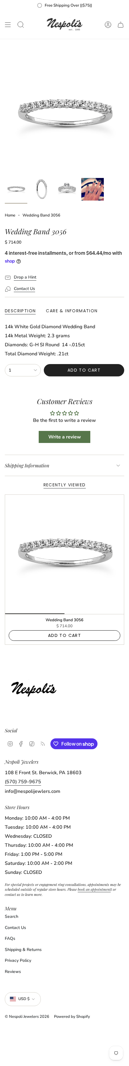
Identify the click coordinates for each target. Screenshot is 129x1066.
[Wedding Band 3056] (64, 554)
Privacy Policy (18, 960)
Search (11, 916)
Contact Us (15, 927)
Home (10, 215)
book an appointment (94, 889)
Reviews (13, 971)
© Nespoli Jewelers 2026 (27, 1016)
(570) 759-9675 (23, 781)
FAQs (10, 938)
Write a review (64, 437)
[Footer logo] (35, 687)
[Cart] (120, 25)
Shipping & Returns (23, 949)
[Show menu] (8, 25)
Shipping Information (27, 465)
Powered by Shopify (72, 1016)
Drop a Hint (25, 277)
